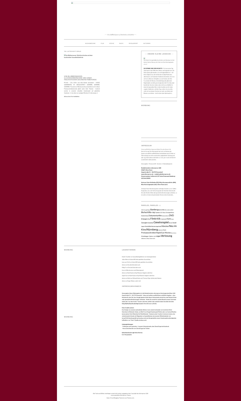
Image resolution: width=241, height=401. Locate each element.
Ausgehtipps (147, 209)
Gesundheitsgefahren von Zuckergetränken (144, 257)
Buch (121, 43)
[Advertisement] (153, 120)
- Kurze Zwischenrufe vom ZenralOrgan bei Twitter (136, 328)
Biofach (144, 212)
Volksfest (143, 238)
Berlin (160, 210)
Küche (111, 43)
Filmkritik (155, 218)
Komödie (148, 226)
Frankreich (163, 219)
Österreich (152, 238)
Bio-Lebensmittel (169, 209)
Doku (146, 215)
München (165, 226)
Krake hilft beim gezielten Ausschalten (140, 259)
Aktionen (146, 43)
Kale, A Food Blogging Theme (115, 398)
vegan (158, 236)
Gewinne (150, 223)
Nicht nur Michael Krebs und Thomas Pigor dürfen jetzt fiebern (144, 278)
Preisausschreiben (148, 233)
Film (102, 43)
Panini (164, 230)
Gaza (172, 219)
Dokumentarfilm (155, 215)
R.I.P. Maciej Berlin (127, 334)
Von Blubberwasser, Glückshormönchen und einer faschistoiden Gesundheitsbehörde (80, 78)
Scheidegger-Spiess (147, 236)
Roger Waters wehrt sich (134, 281)
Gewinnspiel (161, 222)
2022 (142, 209)
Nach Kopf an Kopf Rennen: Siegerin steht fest (139, 273)
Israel (174, 223)
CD (161, 212)
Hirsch (170, 223)
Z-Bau (147, 238)
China (163, 212)
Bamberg (154, 209)
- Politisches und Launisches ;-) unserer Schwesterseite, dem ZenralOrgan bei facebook (145, 326)
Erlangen (144, 219)
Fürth (169, 219)
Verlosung (166, 235)
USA (154, 236)
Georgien (144, 223)
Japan (143, 226)
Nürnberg (152, 229)
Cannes (157, 212)
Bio (163, 210)
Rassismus (173, 233)
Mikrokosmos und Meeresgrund (135, 270)
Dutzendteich (165, 215)
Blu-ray (151, 212)
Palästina (160, 230)
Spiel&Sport (133, 43)
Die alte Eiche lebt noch (133, 265)
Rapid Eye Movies (163, 233)
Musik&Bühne (90, 43)
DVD (171, 215)
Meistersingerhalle (156, 226)
